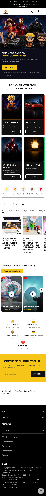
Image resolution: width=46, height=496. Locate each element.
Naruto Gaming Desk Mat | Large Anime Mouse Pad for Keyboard (9, 242)
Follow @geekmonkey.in (12, 271)
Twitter (5, 455)
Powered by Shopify (9, 487)
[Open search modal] (32, 11)
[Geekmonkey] (5, 12)
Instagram (7, 450)
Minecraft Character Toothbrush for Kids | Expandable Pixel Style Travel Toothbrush (31, 244)
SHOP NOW (9, 67)
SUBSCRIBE (38, 374)
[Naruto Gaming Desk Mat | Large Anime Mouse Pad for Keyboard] (11, 225)
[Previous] (2, 290)
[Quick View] (18, 232)
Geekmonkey (21, 468)
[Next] (41, 290)
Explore (12, 131)
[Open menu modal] (42, 11)
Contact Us (7, 441)
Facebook (7, 446)
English (4, 464)
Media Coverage (10, 437)
